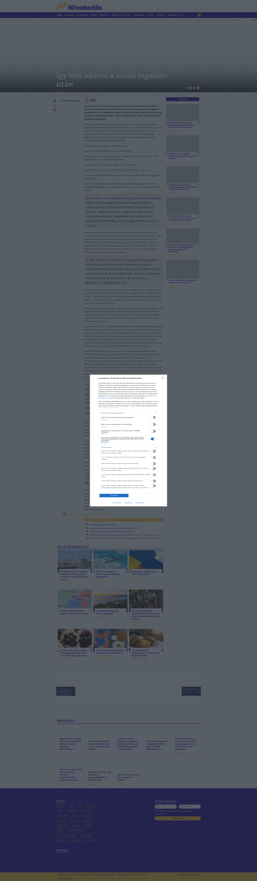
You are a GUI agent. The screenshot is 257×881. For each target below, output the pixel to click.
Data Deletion (117, 502)
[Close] (163, 378)
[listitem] (128, 413)
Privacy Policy (140, 502)
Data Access (128, 502)
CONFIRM (114, 495)
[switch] (153, 417)
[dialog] (128, 440)
